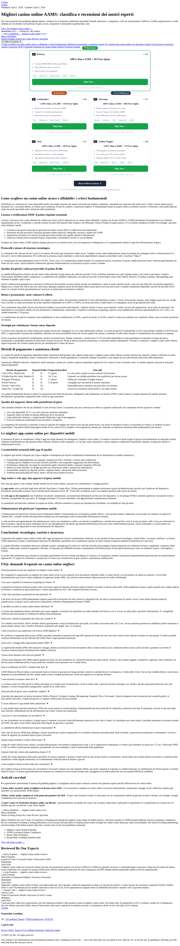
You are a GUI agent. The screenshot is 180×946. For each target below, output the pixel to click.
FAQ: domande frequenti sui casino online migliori (41, 47)
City (4, 2)
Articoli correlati (72, 47)
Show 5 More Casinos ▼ (90, 183)
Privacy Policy (7, 930)
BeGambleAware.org (113, 190)
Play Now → (90, 82)
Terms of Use (21, 930)
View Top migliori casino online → (16, 28)
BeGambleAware (34, 919)
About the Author (52, 930)
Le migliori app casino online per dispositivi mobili (127, 44)
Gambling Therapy (15, 919)
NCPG (48, 919)
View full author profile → (13, 842)
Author (4, 5)
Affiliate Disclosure (35, 930)
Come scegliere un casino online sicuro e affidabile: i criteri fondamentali (34, 44)
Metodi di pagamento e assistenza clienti (85, 44)
